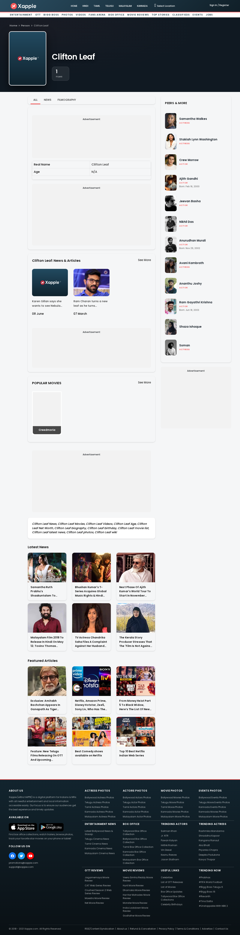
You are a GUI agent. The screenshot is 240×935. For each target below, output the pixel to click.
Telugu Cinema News (97, 838)
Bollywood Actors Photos (137, 797)
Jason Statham (170, 859)
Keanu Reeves (169, 854)
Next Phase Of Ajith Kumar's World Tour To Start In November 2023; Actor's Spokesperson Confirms (135, 591)
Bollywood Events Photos (213, 797)
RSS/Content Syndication (99, 928)
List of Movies (168, 887)
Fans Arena (97, 14)
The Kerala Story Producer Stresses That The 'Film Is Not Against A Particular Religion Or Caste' (135, 642)
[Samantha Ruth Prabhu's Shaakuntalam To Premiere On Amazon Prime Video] (47, 567)
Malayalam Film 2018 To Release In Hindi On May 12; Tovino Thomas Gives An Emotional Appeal (47, 642)
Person (25, 25)
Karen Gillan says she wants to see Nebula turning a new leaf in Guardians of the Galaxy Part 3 (49, 304)
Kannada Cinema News (98, 848)
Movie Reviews (138, 14)
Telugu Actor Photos (134, 802)
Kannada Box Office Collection (134, 853)
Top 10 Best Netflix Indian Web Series (132, 753)
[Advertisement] (91, 137)
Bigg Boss (51, 14)
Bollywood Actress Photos (99, 797)
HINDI (85, 5)
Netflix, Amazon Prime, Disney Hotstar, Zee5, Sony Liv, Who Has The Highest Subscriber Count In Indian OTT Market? (90, 705)
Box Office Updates (171, 891)
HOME (74, 5)
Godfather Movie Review (136, 915)
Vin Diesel (166, 849)
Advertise (207, 928)
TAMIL (97, 5)
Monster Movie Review (135, 902)
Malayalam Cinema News (100, 853)
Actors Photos (135, 791)
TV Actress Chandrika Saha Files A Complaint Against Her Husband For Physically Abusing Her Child (91, 642)
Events (198, 14)
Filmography (67, 100)
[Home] (23, 6)
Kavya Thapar (207, 859)
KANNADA (142, 5)
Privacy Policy (166, 928)
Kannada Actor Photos (136, 811)
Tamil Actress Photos (97, 807)
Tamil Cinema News (96, 843)
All (35, 100)
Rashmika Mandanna (211, 831)
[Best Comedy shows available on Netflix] (91, 731)
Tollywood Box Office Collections (172, 898)
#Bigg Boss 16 (207, 891)
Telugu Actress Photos (97, 802)
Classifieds (181, 14)
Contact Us (221, 928)
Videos (81, 14)
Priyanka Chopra (208, 849)
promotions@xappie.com (23, 862)
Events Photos (210, 791)
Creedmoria (47, 430)
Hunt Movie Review (133, 885)
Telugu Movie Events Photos (214, 802)
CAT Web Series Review (98, 885)
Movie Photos (172, 791)
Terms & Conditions (187, 928)
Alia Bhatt (204, 845)
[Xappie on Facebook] (12, 855)
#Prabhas (204, 877)
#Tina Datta (206, 901)
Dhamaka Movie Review (136, 890)
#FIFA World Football (210, 882)
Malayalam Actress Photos (100, 816)
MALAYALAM (125, 5)
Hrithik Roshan (169, 845)
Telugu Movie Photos (172, 802)
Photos (67, 14)
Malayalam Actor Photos (137, 816)
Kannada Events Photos (212, 807)
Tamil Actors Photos (134, 807)
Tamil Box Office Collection (138, 847)
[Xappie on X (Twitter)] (21, 855)
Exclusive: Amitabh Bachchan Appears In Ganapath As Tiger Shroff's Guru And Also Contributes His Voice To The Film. (46, 705)
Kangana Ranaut (209, 840)
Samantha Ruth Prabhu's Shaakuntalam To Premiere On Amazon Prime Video (45, 591)
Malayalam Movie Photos (175, 816)
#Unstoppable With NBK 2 (213, 905)
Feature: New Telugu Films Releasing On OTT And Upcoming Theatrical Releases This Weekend (47, 755)
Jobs (209, 14)
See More (144, 260)
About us (122, 928)
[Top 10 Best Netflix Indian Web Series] (135, 731)
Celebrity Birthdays (171, 904)
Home (13, 25)
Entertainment (21, 14)
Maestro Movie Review (97, 898)
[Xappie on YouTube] (30, 855)
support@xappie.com (21, 867)
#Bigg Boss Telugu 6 (211, 887)
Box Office (116, 14)
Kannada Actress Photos (99, 811)
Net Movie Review (94, 902)
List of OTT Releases (172, 882)
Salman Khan (169, 831)
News (47, 100)
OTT (38, 14)
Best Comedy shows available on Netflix (89, 753)
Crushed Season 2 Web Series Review (98, 892)
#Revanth (204, 896)
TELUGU (109, 5)
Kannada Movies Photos (175, 811)
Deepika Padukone (209, 854)
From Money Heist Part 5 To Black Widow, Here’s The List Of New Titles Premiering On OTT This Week (135, 705)
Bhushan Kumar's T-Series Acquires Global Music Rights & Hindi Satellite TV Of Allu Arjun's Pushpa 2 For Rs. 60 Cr (91, 591)
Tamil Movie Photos (172, 807)
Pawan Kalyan (169, 840)
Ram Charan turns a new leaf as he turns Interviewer (91, 304)
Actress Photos (97, 791)
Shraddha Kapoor (209, 835)
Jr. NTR (164, 835)
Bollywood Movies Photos (175, 797)
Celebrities (167, 877)
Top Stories (161, 14)
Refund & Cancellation (143, 928)
